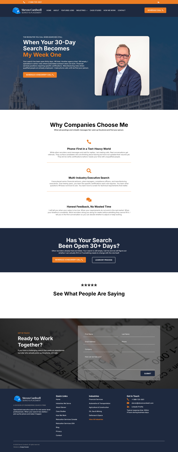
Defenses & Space (96, 415)
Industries (81, 10)
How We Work (110, 10)
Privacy (59, 431)
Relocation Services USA (65, 423)
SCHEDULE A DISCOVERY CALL (39, 75)
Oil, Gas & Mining (95, 411)
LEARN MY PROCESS (103, 260)
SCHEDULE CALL (154, 10)
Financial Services (96, 399)
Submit (147, 374)
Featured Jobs (67, 10)
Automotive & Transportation (99, 403)
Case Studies (95, 10)
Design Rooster (24, 447)
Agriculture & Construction (99, 407)
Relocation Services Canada (66, 419)
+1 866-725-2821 (35, 2)
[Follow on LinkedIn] (158, 2)
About (56, 10)
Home (48, 10)
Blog (57, 427)
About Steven (61, 407)
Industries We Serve (63, 403)
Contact (121, 10)
